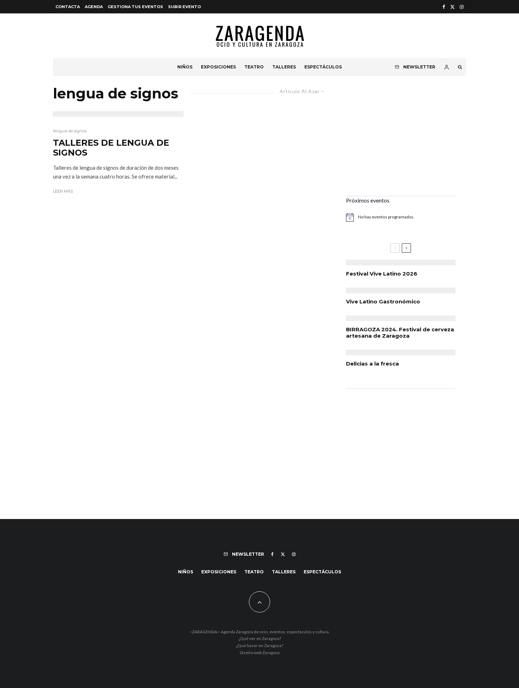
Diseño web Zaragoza (260, 652)
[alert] (400, 217)
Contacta (67, 6)
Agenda (94, 6)
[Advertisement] (400, 141)
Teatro (254, 67)
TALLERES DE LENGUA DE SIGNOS (111, 148)
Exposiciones (218, 67)
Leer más (63, 191)
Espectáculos (323, 67)
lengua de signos (69, 130)
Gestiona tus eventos (135, 6)
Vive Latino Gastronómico (383, 301)
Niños (184, 67)
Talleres (284, 67)
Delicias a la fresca (372, 364)
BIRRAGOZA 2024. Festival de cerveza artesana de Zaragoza (400, 332)
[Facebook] (444, 7)
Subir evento (184, 6)
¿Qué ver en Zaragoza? (259, 638)
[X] (452, 7)
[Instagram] (461, 7)
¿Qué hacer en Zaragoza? (259, 645)
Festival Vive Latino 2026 (381, 274)
